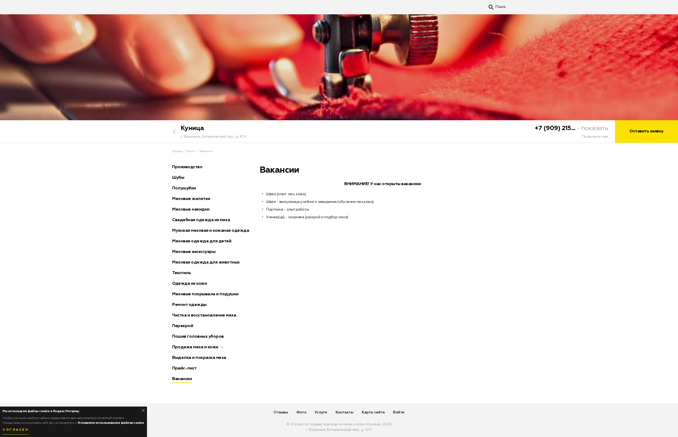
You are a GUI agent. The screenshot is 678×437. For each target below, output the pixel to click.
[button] (222, 347)
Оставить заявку (646, 131)
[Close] (143, 410)
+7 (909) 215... (555, 128)
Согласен (16, 429)
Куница (192, 128)
